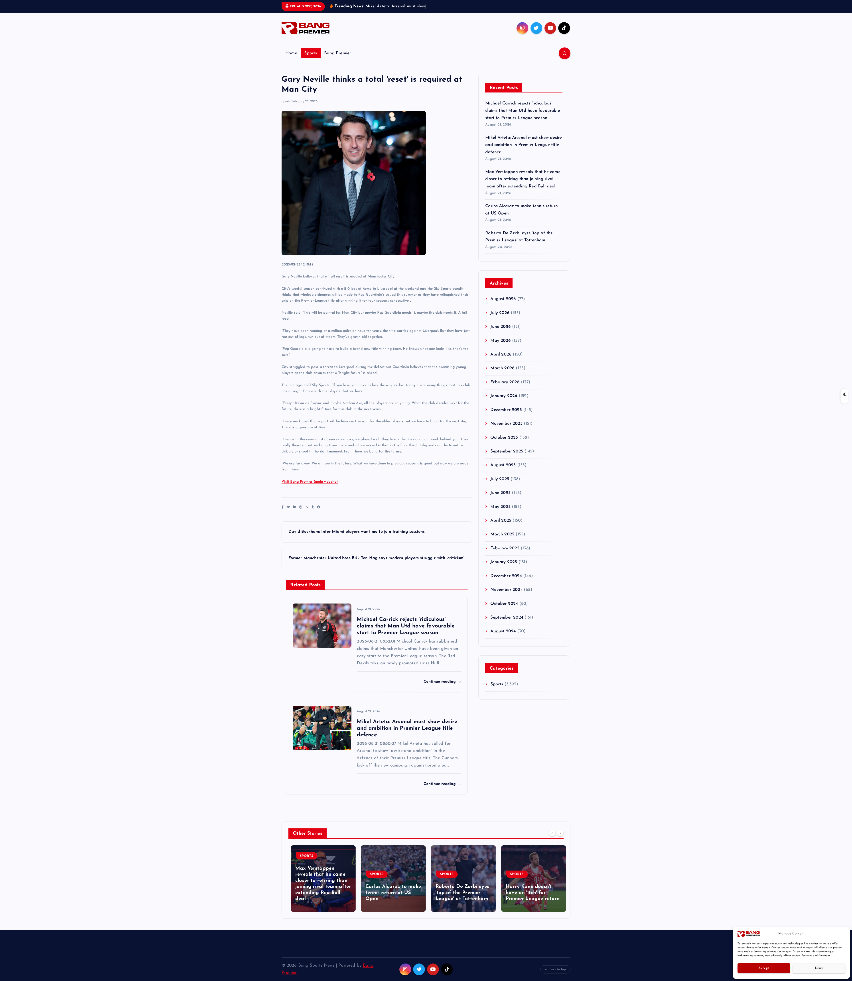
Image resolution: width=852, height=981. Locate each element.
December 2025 (506, 417)
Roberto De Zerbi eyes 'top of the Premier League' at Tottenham (460, 899)
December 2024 (506, 583)
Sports (310, 60)
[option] (320, 885)
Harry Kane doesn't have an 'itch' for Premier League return (530, 899)
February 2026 (505, 389)
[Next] (560, 839)
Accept (763, 968)
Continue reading (440, 688)
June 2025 (500, 500)
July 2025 (499, 486)
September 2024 (506, 624)
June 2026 (500, 334)
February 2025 (504, 555)
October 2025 (504, 444)
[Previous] (552, 839)
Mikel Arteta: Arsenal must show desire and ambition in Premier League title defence (523, 151)
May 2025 (500, 513)
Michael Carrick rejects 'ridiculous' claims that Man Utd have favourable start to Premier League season (522, 117)
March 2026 (502, 375)
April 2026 (500, 361)
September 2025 (506, 458)
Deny (819, 968)
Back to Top (558, 976)
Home (291, 60)
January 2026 (503, 403)
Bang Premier (337, 60)
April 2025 (500, 527)
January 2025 (503, 569)
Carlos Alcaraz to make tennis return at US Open (391, 899)
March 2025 (502, 541)
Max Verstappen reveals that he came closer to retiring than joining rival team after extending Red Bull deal (522, 186)
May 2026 (500, 347)
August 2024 (503, 638)
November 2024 (506, 597)
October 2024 (504, 610)
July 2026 (499, 320)
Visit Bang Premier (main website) (310, 488)
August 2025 (503, 472)
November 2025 (506, 431)
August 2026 (503, 306)
